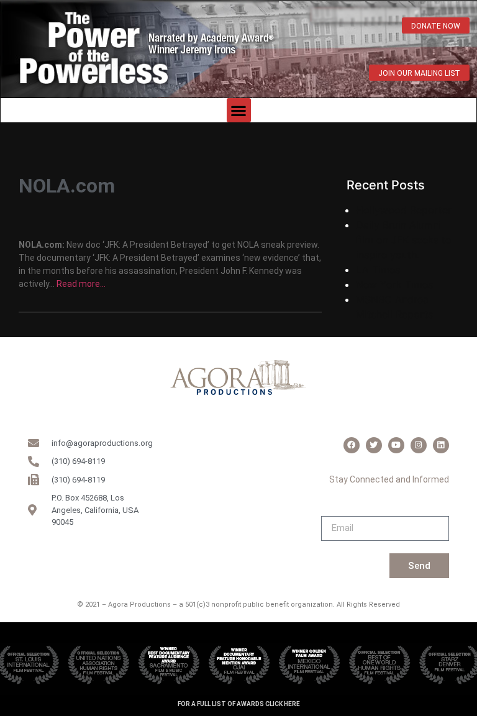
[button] (239, 110)
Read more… (81, 284)
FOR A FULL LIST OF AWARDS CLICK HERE (239, 703)
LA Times (378, 269)
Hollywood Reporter (404, 210)
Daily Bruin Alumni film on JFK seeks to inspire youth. (404, 240)
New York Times (394, 284)
